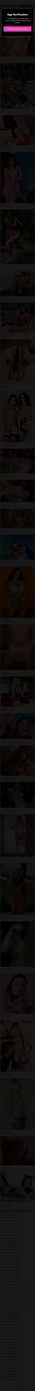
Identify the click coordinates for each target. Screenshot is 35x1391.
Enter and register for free (17, 29)
